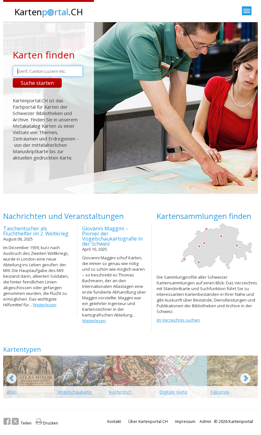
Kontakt (114, 421)
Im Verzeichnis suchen (178, 320)
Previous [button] (11, 378)
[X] (15, 421)
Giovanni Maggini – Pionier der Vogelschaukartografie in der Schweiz (112, 236)
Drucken (47, 423)
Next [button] (245, 378)
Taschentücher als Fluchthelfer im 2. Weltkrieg (35, 231)
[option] (28, 379)
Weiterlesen (44, 305)
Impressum (185, 421)
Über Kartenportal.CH (148, 421)
